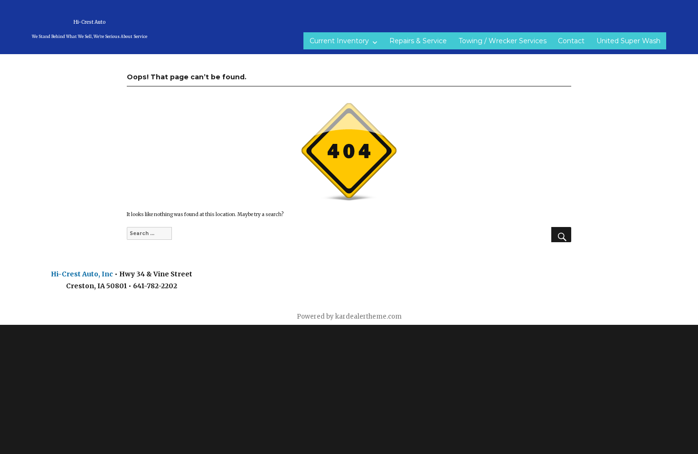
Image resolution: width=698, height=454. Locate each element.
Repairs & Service (418, 41)
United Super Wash (628, 41)
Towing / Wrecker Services (503, 41)
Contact (571, 41)
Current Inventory (339, 41)
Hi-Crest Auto (89, 22)
